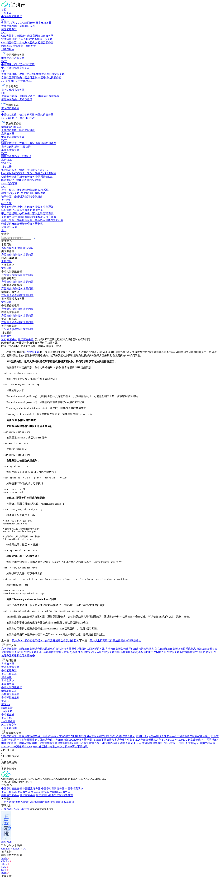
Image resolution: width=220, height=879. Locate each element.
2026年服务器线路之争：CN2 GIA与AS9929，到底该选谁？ (169, 739)
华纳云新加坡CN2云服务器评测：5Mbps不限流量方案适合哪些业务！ (95, 739)
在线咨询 (6, 809)
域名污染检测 (31, 802)
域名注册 (6, 677)
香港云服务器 (9, 670)
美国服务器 (7, 684)
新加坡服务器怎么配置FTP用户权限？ (141, 652)
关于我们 (6, 200)
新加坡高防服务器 (46, 795)
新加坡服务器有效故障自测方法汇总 (184, 652)
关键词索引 (56, 802)
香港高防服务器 (10, 667)
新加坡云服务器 (10, 694)
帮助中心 (12, 339)
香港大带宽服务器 (11, 687)
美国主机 (6, 718)
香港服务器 (7, 663)
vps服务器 (7, 711)
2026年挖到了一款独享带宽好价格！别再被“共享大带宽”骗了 (36, 736)
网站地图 (44, 802)
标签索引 (69, 802)
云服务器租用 (9, 728)
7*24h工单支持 (21, 809)
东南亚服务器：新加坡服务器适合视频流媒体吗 (28, 648)
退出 (3, 230)
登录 (3, 227)
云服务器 (6, 13)
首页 (3, 9)
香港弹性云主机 (10, 697)
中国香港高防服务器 (52, 788)
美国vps (5, 704)
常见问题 (28, 254)
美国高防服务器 (40, 792)
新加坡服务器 (25, 339)
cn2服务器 (7, 707)
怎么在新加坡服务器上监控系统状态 (175, 648)
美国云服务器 (9, 674)
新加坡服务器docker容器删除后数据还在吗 (45, 652)
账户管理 (17, 247)
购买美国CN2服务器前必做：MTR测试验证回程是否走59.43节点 (104, 743)
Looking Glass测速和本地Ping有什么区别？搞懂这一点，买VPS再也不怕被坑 (44, 746)
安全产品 (6, 163)
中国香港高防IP (74, 788)
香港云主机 (7, 714)
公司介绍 (6, 802)
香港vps (5, 701)
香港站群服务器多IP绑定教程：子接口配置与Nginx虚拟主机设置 (178, 743)
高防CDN (6, 159)
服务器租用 (7, 49)
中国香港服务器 (32, 788)
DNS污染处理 (65, 795)
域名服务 (6, 336)
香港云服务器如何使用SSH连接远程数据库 (129, 648)
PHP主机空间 (8, 724)
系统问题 (6, 247)
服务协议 (28, 247)
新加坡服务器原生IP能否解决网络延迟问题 (80, 648)
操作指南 (17, 254)
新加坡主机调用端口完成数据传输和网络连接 (115, 640)
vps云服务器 (8, 721)
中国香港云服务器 (11, 788)
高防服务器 (7, 133)
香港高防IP (7, 680)
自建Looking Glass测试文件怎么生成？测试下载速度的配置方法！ (173, 736)
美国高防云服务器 (60, 792)
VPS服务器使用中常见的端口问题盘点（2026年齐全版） (103, 736)
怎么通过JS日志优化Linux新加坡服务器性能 (95, 652)
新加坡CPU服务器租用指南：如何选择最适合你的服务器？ (45, 640)
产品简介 (6, 254)
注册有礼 (12, 227)
